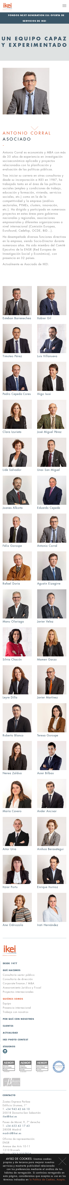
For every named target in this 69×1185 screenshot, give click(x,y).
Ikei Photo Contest (15, 1040)
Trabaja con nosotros (15, 1012)
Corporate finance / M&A (18, 983)
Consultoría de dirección (18, 979)
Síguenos (9, 1047)
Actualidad (10, 1033)
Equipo (7, 1003)
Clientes (8, 1026)
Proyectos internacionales (18, 992)
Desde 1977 (10, 963)
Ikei (9, 950)
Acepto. (61, 1179)
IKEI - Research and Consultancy (12, 6)
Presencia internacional (17, 1008)
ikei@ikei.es (10, 1116)
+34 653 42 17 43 (18, 1126)
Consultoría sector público (19, 975)
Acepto (62, 1161)
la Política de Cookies (42, 1179)
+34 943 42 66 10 (18, 1109)
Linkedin (5, 1051)
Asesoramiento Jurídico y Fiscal (22, 987)
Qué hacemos (12, 970)
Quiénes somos (13, 999)
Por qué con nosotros (18, 1019)
